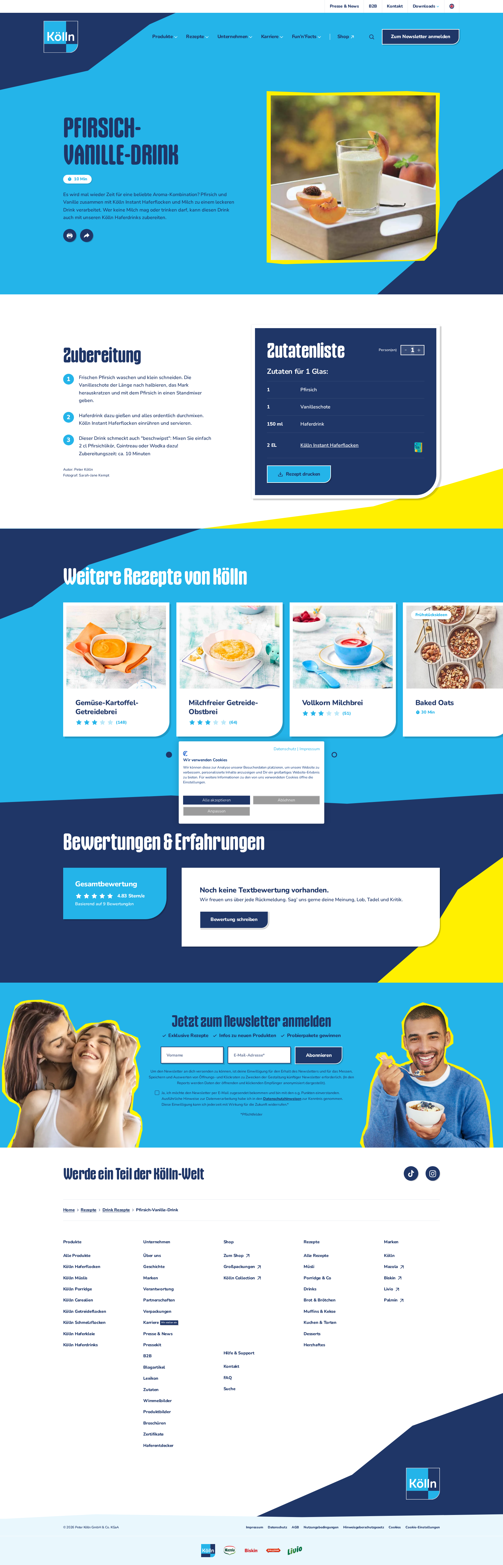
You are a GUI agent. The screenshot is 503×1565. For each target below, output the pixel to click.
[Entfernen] (406, 350)
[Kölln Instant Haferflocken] (343, 445)
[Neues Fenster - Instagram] (433, 1173)
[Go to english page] (451, 6)
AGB (295, 1527)
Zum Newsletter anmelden (420, 36)
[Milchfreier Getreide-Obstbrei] (227, 669)
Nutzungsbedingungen (321, 1527)
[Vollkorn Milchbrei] (340, 669)
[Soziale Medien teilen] (86, 235)
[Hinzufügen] (419, 350)
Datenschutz (277, 1527)
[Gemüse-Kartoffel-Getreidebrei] (114, 669)
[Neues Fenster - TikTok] (411, 1173)
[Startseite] (61, 37)
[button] (426, 6)
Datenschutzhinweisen (282, 1098)
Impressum (254, 1527)
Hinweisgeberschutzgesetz (363, 1527)
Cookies (395, 1527)
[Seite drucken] (70, 235)
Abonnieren (319, 1055)
